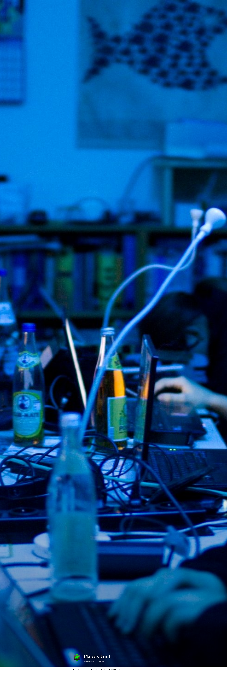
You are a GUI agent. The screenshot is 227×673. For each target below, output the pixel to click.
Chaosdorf (97, 657)
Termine (85, 670)
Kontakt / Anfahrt (114, 670)
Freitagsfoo (94, 670)
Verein (103, 670)
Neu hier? (76, 670)
